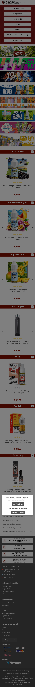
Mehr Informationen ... (20, 501)
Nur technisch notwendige (18, 508)
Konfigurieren (18, 504)
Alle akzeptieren (18, 512)
